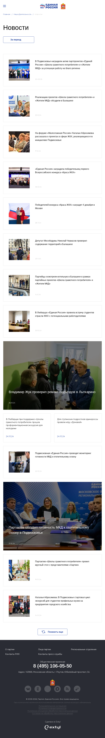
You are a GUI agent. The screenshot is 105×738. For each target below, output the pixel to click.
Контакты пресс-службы (50, 654)
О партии (9, 649)
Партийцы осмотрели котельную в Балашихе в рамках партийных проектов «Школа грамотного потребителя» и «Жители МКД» (64, 280)
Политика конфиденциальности (52, 708)
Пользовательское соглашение (52, 706)
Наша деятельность (22, 14)
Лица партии (44, 649)
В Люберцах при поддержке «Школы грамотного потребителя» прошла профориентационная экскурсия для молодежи (24, 424)
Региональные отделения (83, 649)
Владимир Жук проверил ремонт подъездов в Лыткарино (52, 392)
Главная (6, 14)
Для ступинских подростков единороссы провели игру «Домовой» (77, 420)
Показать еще (55, 632)
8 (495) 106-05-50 (52, 666)
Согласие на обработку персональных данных (52, 713)
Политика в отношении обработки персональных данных (52, 711)
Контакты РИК (12, 654)
